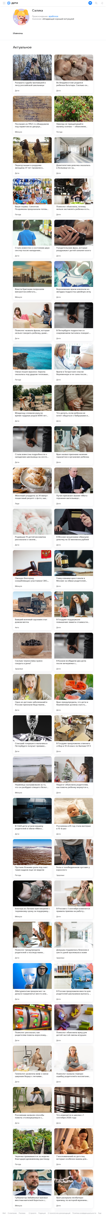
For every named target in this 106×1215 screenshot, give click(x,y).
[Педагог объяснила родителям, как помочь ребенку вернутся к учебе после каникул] (73, 776)
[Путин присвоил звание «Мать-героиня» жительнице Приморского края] (73, 487)
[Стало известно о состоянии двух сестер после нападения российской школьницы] (32, 239)
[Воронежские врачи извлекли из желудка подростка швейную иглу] (73, 280)
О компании (12, 1213)
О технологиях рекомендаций (59, 1213)
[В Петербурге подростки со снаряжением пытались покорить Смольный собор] (73, 321)
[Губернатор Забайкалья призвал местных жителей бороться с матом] (32, 1189)
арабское (53, 16)
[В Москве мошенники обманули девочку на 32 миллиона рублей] (73, 528)
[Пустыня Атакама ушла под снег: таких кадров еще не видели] (32, 858)
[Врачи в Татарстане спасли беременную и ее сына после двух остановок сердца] (73, 363)
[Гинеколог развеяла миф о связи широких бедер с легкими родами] (32, 1065)
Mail (4, 1213)
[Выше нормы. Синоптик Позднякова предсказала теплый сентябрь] (32, 197)
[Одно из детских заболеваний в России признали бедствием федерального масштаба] (32, 693)
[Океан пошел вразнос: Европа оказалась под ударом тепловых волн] (32, 363)
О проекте (32, 1213)
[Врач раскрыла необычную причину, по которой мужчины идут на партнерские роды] (73, 1189)
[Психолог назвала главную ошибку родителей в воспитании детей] (73, 1065)
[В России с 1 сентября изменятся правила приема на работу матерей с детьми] (73, 900)
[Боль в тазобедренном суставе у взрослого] (73, 858)
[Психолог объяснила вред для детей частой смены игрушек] (73, 1023)
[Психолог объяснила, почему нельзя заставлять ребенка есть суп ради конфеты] (73, 197)
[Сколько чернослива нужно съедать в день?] (32, 652)
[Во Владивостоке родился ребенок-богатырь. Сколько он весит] (73, 74)
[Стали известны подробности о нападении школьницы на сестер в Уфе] (32, 445)
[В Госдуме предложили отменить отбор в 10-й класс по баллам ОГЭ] (73, 734)
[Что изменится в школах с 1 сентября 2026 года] (73, 1106)
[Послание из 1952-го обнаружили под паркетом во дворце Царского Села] (32, 115)
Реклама (22, 1213)
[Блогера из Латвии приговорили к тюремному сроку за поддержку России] (32, 900)
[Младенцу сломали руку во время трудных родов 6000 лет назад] (32, 404)
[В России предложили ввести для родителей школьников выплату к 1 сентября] (73, 982)
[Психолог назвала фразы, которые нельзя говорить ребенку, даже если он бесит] (32, 321)
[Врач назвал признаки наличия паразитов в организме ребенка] (73, 445)
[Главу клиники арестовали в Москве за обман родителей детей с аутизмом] (73, 569)
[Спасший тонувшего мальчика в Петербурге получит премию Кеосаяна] (32, 734)
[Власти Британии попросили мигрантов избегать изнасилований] (32, 280)
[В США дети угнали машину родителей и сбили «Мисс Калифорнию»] (32, 817)
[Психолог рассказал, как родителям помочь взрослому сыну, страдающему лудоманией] (32, 1023)
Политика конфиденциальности (84, 1213)
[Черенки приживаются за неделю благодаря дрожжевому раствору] (32, 1147)
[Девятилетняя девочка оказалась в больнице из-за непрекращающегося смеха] (73, 156)
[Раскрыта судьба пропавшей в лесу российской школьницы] (32, 74)
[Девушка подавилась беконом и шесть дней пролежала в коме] (73, 941)
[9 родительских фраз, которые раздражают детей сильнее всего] (73, 239)
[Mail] (8, 3)
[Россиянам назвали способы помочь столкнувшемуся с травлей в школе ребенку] (32, 1106)
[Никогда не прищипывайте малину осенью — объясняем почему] (73, 115)
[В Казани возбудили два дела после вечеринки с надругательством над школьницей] (73, 652)
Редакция (42, 1213)
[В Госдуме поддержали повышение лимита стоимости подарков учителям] (73, 610)
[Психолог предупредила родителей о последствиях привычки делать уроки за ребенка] (32, 941)
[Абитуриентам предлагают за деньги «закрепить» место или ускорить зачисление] (32, 982)
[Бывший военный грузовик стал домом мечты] (32, 610)
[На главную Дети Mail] (14, 3)
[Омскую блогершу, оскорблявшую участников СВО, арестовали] (32, 569)
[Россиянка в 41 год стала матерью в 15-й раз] (73, 817)
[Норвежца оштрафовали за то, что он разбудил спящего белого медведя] (32, 776)
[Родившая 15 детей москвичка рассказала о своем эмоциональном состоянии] (32, 528)
